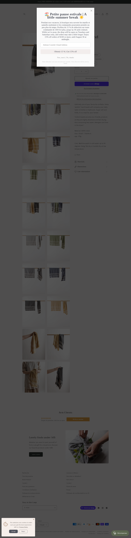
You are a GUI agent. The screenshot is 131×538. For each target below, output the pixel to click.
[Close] (34, 519)
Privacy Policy (23, 527)
